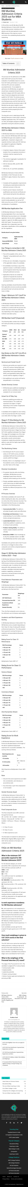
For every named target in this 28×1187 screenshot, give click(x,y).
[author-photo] (14, 1015)
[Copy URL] (22, 985)
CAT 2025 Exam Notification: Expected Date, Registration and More (13, 1053)
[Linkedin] (14, 1122)
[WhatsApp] (15, 985)
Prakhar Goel (6, 22)
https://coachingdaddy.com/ (14, 1019)
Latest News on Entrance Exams (13, 5)
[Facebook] (8, 985)
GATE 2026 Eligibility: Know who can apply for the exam (13, 1043)
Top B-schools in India (17, 58)
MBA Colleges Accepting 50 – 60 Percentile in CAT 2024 (20, 997)
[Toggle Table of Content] (17, 63)
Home (3, 5)
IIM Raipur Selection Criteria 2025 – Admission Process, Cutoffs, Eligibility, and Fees (7, 999)
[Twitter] (11, 985)
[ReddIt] (18, 985)
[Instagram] (10, 1122)
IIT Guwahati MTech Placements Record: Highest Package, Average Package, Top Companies (12, 1063)
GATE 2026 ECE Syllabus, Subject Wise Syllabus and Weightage (13, 1057)
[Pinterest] (17, 1122)
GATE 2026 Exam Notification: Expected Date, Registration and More (13, 1048)
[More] (26, 985)
